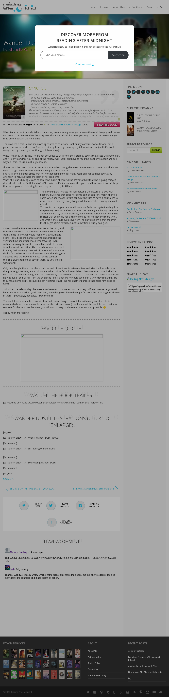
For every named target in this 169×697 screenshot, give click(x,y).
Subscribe (118, 55)
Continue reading (84, 64)
